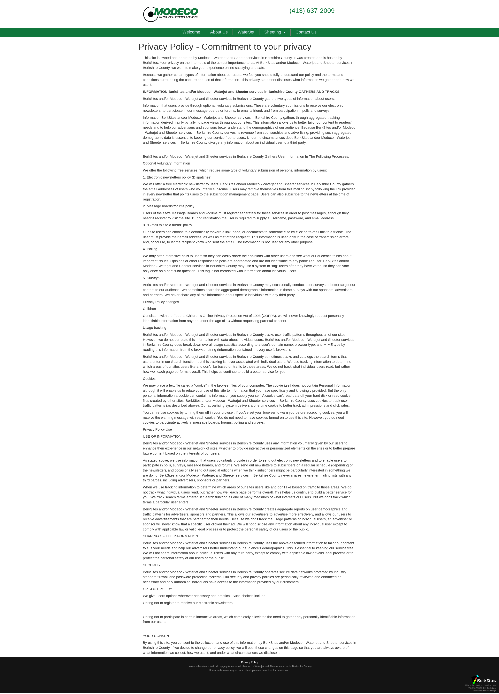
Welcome (191, 32)
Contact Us (306, 32)
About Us (219, 32)
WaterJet (246, 32)
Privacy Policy (249, 662)
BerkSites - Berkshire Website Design (485, 689)
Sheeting (272, 32)
